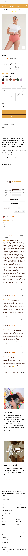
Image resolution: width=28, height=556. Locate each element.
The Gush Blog (5, 537)
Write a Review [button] (14, 199)
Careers (4, 534)
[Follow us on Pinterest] (24, 533)
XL (4, 94)
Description (5, 136)
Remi (4, 226)
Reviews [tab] (5, 208)
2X (13, 94)
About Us (4, 531)
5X (4, 99)
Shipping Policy (5, 515)
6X (8, 99)
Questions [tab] (15, 208)
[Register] (24, 499)
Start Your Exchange (7, 510)
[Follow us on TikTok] (17, 536)
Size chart (23, 87)
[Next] (25, 52)
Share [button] (6, 230)
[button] (22, 230)
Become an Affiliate (20, 512)
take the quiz (9, 479)
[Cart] (25, 6)
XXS (4, 90)
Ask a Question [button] (14, 203)
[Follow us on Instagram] (20, 533)
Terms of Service (6, 542)
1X (8, 94)
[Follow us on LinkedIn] (20, 536)
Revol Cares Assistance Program (20, 516)
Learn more (23, 1)
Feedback (18, 524)
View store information (9, 124)
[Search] (5, 6)
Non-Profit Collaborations (19, 520)
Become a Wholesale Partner (21, 508)
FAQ (3, 518)
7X (13, 99)
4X (23, 94)
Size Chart (4, 524)
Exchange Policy (6, 513)
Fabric (3, 169)
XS (9, 90)
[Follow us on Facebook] (17, 533)
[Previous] (2, 52)
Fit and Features (6, 164)
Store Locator (5, 521)
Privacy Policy (5, 540)
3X (18, 94)
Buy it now (14, 116)
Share (3, 127)
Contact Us (4, 507)
